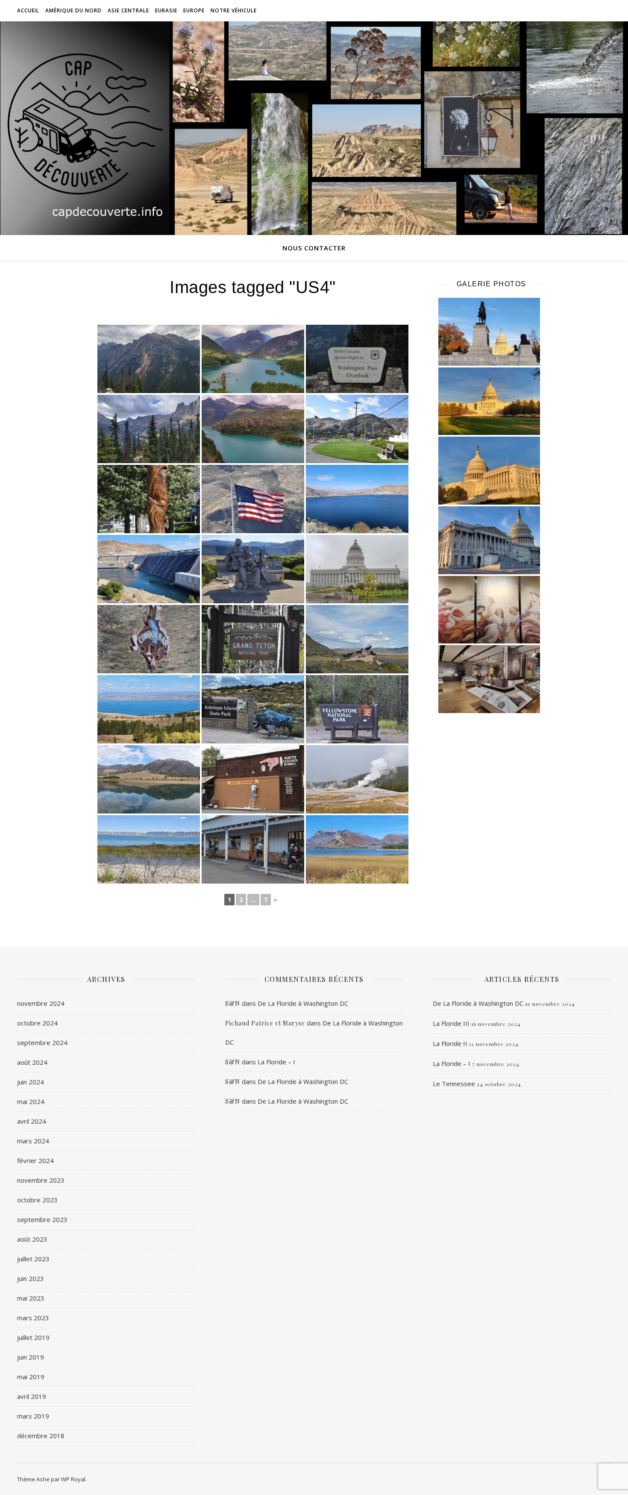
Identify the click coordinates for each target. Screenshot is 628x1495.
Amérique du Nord (73, 10)
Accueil (28, 10)
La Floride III (451, 1023)
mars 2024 (33, 1141)
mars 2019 (33, 1416)
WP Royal (73, 1479)
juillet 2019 (33, 1337)
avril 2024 (31, 1121)
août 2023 (32, 1239)
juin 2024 (30, 1082)
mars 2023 (33, 1317)
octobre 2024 (37, 1023)
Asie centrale (128, 10)
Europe (194, 10)
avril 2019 (31, 1396)
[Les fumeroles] (357, 779)
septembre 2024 (42, 1042)
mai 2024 (30, 1101)
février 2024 (35, 1160)
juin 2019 (30, 1357)
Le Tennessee (454, 1083)
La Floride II (450, 1043)
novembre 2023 (41, 1180)
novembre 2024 (41, 1003)
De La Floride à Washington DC (303, 1003)
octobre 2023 (37, 1199)
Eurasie (166, 10)
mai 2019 (30, 1376)
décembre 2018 (41, 1435)
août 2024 (32, 1062)
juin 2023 (30, 1278)
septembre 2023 (42, 1219)
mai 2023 (30, 1298)
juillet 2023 (33, 1258)
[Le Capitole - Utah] (357, 569)
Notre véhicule (234, 10)
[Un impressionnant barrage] (148, 569)
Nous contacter (314, 248)
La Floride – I (276, 1061)
